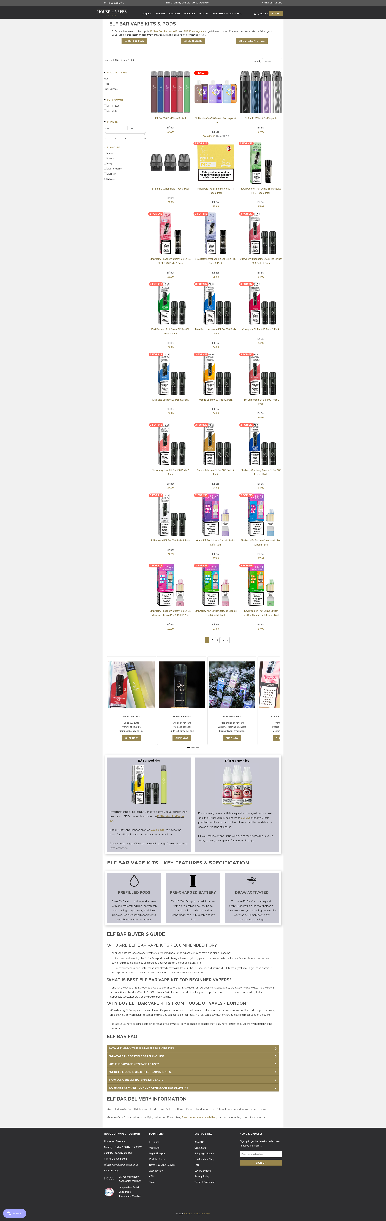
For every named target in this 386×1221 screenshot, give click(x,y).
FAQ (197, 1165)
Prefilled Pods (157, 1159)
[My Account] (255, 14)
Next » (225, 640)
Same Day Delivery (200, 3)
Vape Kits (154, 1147)
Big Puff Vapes (157, 1153)
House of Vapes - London (197, 1213)
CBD (151, 1176)
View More (109, 179)
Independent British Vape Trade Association (129, 1192)
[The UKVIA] (109, 1180)
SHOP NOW (131, 738)
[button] (115, 72)
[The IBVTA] (109, 1196)
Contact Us (267, 3)
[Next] (270, 702)
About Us (199, 1142)
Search (263, 14)
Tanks (152, 1182)
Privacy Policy (202, 1176)
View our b (111, 1170)
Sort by (257, 61)
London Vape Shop (204, 1159)
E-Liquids (154, 1142)
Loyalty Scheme (203, 1170)
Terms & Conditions (205, 1182)
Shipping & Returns (205, 1153)
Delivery (278, 3)
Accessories (156, 1170)
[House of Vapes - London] (111, 12)
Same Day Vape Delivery (162, 1165)
